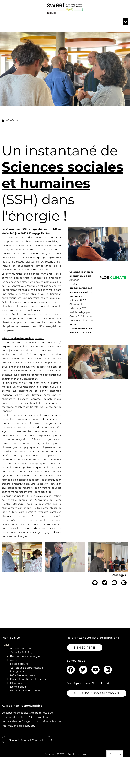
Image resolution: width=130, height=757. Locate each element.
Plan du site (17, 683)
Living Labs (17, 671)
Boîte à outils (18, 686)
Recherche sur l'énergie (25, 656)
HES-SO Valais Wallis (38, 495)
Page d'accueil (19, 663)
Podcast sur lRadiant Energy (28, 679)
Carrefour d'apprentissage (26, 667)
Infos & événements (22, 675)
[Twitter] (104, 582)
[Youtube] (114, 582)
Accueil (14, 660)
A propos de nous (21, 648)
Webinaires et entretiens (25, 690)
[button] (125, 22)
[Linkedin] (124, 582)
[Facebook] (95, 582)
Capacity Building (21, 652)
